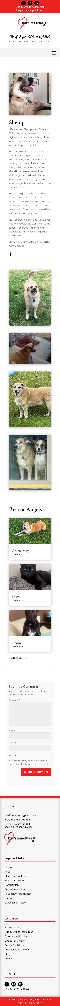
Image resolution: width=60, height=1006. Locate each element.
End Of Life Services (16, 880)
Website (12, 755)
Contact (9, 958)
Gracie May (20, 550)
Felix (15, 596)
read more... (18, 554)
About (8, 871)
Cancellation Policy (15, 902)
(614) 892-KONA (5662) (30, 37)
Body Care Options (15, 889)
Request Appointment (17, 949)
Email (12, 743)
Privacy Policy (35, 1002)
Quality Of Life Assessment (30, 6)
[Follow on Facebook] (23, 3)
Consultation (12, 884)
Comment (14, 700)
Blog (7, 954)
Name (12, 730)
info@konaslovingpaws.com (20, 815)
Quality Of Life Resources (19, 931)
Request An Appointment (30, 10)
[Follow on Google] (36, 3)
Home (8, 867)
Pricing (8, 898)
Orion (16, 642)
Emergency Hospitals (17, 936)
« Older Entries (18, 657)
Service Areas (12, 927)
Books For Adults (14, 945)
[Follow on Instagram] (30, 3)
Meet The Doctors (15, 876)
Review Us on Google (17, 988)
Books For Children (15, 940)
